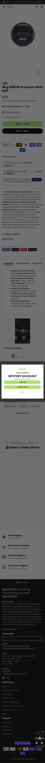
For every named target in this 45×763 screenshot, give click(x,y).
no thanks (22, 392)
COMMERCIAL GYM (22, 387)
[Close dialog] (42, 366)
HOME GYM (22, 382)
